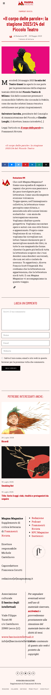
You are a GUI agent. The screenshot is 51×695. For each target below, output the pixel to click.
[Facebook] (5, 165)
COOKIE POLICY (44, 689)
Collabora (14, 689)
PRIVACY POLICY (33, 689)
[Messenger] (12, 165)
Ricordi (5, 441)
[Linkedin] (32, 165)
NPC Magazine (40, 532)
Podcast (36, 521)
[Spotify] (25, 673)
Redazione (38, 518)
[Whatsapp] (39, 165)
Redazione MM (19, 177)
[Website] (14, 287)
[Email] (46, 165)
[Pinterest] (25, 165)
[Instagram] (21, 673)
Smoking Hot (8, 485)
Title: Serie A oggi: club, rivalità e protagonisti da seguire (25, 497)
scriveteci (33, 611)
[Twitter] (18, 165)
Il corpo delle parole (31, 127)
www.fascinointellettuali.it (18, 636)
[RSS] (29, 673)
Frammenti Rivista (25, 11)
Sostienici (37, 535)
